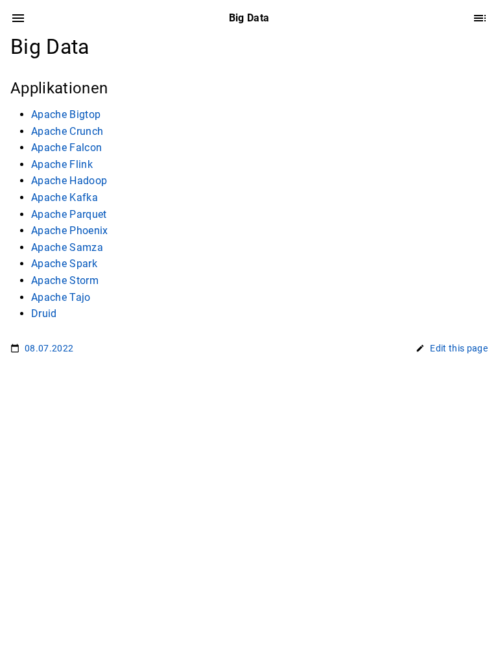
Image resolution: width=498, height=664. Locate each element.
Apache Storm (65, 280)
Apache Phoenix (69, 230)
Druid (44, 313)
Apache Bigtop (66, 114)
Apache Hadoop (69, 180)
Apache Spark (64, 263)
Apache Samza (67, 247)
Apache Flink (62, 164)
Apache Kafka (64, 197)
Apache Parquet (69, 214)
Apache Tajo (61, 297)
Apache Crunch (67, 131)
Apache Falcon (66, 147)
